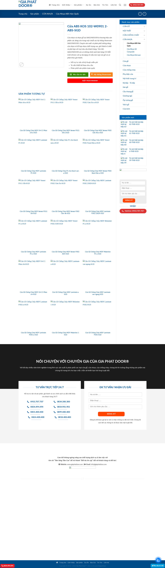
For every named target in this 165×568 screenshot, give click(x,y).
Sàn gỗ (125, 87)
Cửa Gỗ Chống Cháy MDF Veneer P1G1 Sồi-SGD (33, 212)
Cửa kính (126, 109)
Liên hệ (114, 5)
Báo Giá (97, 5)
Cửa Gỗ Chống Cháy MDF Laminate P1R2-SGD (97, 334)
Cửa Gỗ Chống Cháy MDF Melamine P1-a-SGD (97, 253)
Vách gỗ (126, 105)
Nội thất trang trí (129, 78)
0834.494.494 (8, 566)
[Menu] (124, 5)
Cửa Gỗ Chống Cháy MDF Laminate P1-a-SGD (33, 253)
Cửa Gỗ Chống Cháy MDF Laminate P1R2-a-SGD (33, 334)
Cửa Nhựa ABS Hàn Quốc (67, 14)
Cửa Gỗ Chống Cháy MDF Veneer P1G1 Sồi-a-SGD (65, 132)
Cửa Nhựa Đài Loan (134, 55)
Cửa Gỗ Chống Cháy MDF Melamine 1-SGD (65, 334)
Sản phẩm (78, 5)
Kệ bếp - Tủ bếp (129, 83)
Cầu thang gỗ (128, 91)
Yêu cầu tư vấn (158, 566)
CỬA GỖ (126, 26)
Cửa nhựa (127, 65)
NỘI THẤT (127, 31)
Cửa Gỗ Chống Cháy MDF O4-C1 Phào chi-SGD (33, 293)
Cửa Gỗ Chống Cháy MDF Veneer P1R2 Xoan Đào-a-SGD (97, 172)
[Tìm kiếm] (120, 5)
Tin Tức (105, 5)
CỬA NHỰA (47, 14)
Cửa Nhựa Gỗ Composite (132, 50)
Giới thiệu (66, 5)
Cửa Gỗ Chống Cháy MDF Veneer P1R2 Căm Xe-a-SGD (97, 132)
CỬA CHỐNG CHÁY (131, 35)
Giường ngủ (127, 96)
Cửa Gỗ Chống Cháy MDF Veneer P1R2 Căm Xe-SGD (65, 212)
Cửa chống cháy (129, 70)
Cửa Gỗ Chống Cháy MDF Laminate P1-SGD (33, 172)
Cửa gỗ (125, 61)
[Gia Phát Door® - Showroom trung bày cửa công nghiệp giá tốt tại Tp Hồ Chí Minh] (32, 5)
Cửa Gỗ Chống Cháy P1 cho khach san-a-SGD (65, 172)
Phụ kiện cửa (128, 74)
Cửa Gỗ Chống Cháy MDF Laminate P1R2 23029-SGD (97, 212)
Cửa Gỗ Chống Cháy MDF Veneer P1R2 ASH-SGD (65, 253)
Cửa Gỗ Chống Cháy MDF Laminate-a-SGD (65, 293)
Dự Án (88, 5)
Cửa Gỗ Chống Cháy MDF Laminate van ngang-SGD (97, 293)
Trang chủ (55, 5)
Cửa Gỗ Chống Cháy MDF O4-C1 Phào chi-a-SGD (33, 132)
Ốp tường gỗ (128, 100)
